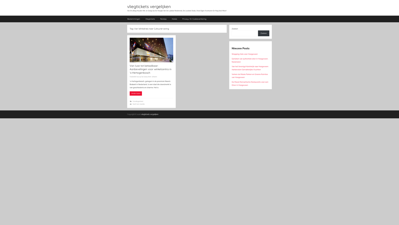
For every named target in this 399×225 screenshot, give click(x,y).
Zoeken (235, 29)
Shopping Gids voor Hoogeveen (245, 54)
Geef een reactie (139, 104)
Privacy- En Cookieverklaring (194, 19)
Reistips (163, 19)
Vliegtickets (150, 19)
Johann (154, 77)
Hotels (174, 19)
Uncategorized (138, 101)
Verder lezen (135, 93)
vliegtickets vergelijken (149, 6)
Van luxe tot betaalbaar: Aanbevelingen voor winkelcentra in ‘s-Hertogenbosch (150, 69)
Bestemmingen (133, 19)
